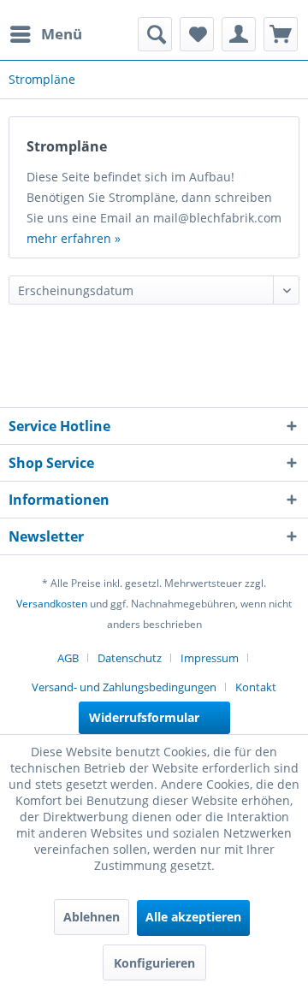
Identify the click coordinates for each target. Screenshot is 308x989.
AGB (68, 658)
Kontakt (255, 687)
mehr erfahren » (74, 238)
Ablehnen (91, 917)
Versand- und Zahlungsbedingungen (124, 687)
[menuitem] (45, 34)
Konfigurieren (154, 963)
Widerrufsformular (144, 717)
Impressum (210, 658)
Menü (61, 34)
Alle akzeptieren (193, 917)
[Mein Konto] (239, 34)
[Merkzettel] (197, 34)
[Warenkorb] (281, 34)
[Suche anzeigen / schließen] (155, 34)
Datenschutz (130, 658)
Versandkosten (51, 603)
